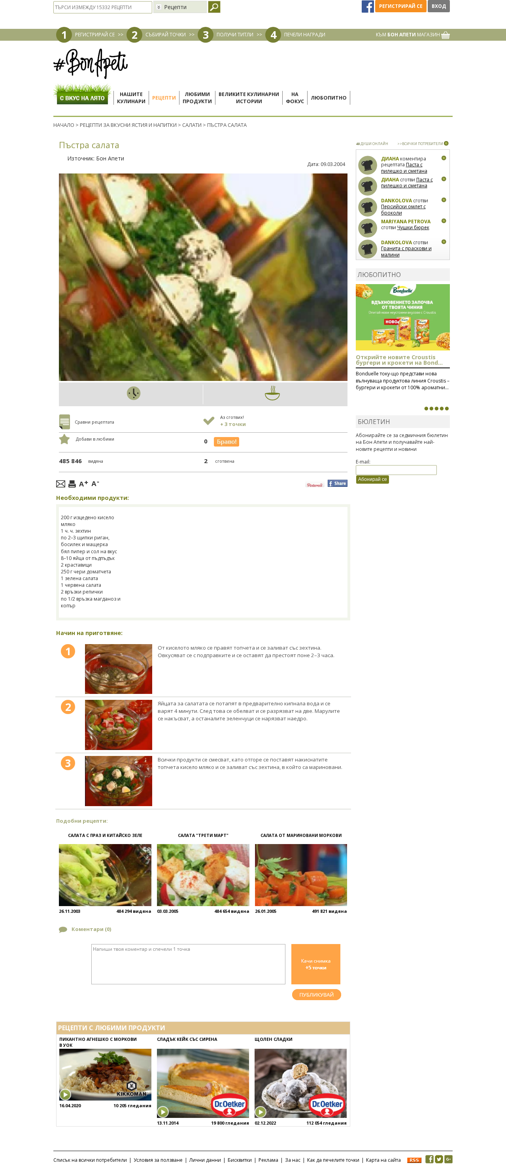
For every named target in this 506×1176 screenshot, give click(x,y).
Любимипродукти (197, 98)
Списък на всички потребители (90, 1160)
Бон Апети (110, 158)
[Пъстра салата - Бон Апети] (118, 669)
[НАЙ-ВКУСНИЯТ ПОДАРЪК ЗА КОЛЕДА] (436, 409)
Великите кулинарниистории (249, 98)
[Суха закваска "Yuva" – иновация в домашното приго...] (426, 409)
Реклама (268, 1160)
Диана (390, 158)
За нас (292, 1160)
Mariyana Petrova (405, 221)
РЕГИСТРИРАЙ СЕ (95, 34)
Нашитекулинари (131, 98)
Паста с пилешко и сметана (404, 167)
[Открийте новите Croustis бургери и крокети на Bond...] (431, 409)
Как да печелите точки (333, 1160)
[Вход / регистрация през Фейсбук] (368, 6)
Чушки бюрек (413, 227)
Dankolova (396, 200)
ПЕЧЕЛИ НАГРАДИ (304, 34)
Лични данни (205, 1160)
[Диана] (368, 165)
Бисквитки (240, 1160)
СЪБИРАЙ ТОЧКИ (165, 34)
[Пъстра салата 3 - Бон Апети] (118, 781)
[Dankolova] (368, 207)
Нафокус (295, 98)
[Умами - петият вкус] (442, 409)
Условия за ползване (158, 1160)
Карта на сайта (383, 1160)
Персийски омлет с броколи (403, 209)
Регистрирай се (401, 6)
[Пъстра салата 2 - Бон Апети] (118, 725)
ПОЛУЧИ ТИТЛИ (235, 34)
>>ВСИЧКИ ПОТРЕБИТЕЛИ (420, 143)
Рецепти (164, 97)
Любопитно (329, 97)
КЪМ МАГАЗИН (408, 34)
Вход (439, 6)
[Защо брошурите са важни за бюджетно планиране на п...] (447, 409)
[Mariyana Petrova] (368, 228)
